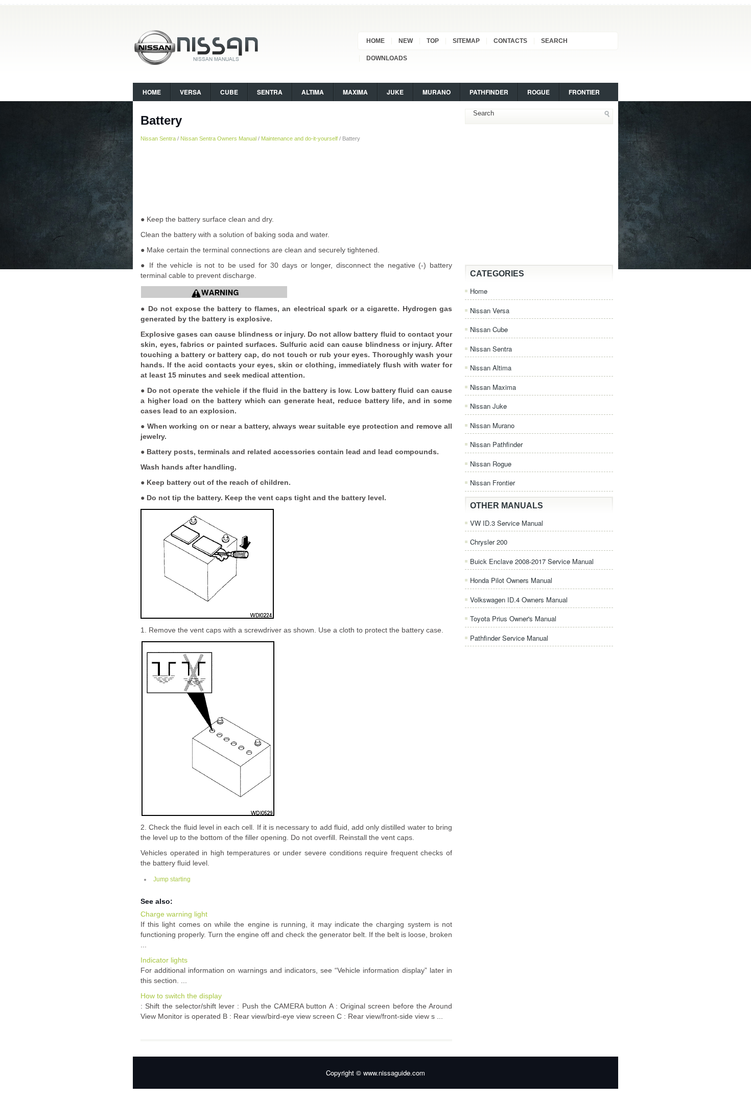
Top (433, 40)
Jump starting (172, 879)
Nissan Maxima (493, 387)
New (405, 40)
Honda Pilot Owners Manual (511, 580)
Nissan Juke (488, 406)
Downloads (386, 58)
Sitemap (466, 40)
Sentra (270, 92)
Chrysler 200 (488, 542)
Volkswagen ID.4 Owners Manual (519, 599)
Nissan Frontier (492, 482)
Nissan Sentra (158, 138)
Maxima (355, 92)
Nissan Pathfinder (496, 444)
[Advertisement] (296, 178)
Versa (190, 92)
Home (375, 40)
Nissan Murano (492, 425)
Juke (395, 92)
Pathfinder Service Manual (509, 638)
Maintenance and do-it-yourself (299, 138)
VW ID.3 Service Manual (506, 523)
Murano (437, 92)
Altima (312, 92)
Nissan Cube (489, 329)
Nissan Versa (489, 310)
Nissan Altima (490, 367)
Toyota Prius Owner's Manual (513, 618)
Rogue (538, 92)
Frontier (584, 92)
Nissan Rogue (490, 464)
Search (554, 40)
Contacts (510, 40)
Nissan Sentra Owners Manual (218, 138)
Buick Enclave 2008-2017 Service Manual (532, 561)
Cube (229, 92)
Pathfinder (489, 92)
